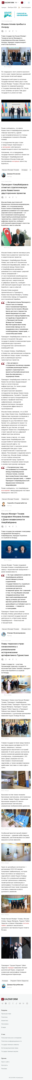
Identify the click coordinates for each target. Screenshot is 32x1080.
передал (11, 968)
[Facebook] (13, 31)
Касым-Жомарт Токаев (10, 170)
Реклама (4, 1068)
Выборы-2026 (12, 7)
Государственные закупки (9, 1051)
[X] (16, 31)
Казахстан (25, 499)
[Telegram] (9, 31)
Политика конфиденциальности (11, 1041)
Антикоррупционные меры (9, 1048)
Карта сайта (5, 1062)
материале (7, 147)
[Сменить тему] (23, 2)
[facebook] (13, 1003)
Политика (4, 1017)
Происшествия (6, 1014)
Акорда (24, 170)
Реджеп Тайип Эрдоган (19, 981)
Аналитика (4, 1020)
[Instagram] (2, 31)
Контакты (4, 1065)
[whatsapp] (6, 31)
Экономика (4, 1024)
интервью (15, 161)
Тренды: (3, 7)
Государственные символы (10, 1044)
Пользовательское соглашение (11, 1038)
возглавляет (5, 490)
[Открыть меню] (29, 2)
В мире (3, 1027)
